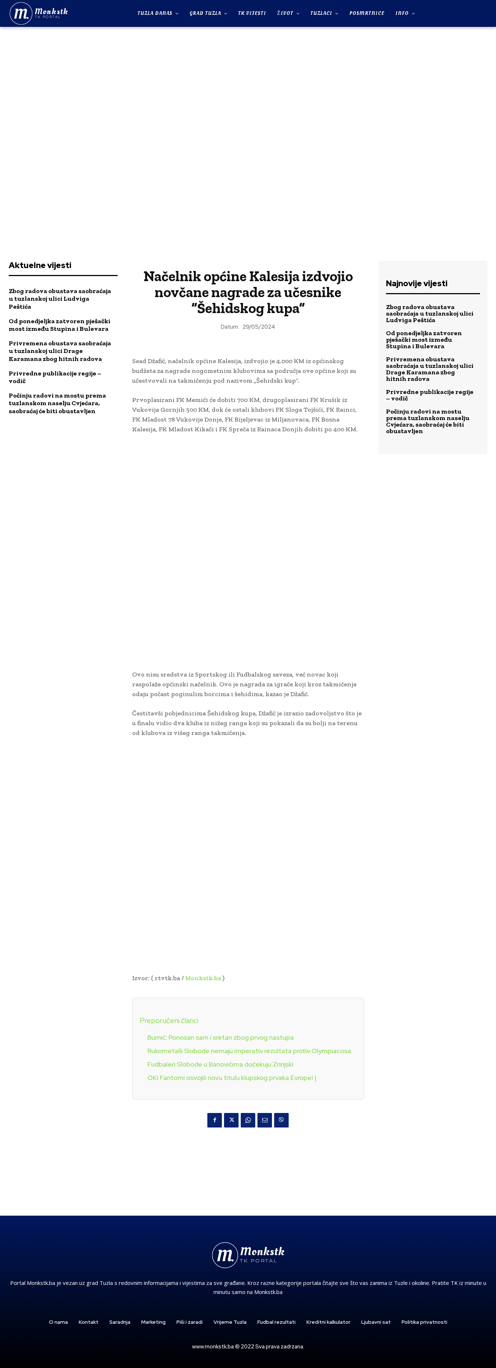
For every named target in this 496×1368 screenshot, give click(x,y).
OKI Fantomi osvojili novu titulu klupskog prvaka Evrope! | (231, 1077)
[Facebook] (214, 1120)
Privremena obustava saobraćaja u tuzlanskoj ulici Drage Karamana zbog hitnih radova (60, 351)
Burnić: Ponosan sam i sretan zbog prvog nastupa (220, 1037)
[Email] (264, 1120)
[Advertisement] (248, 139)
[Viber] (281, 1120)
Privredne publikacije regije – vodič (55, 377)
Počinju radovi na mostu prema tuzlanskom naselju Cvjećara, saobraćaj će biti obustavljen (57, 403)
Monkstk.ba (203, 978)
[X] (231, 1120)
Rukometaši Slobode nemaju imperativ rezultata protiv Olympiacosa (249, 1051)
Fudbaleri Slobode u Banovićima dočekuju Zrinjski (220, 1064)
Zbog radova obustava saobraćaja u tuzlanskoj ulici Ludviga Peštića (60, 299)
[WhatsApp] (248, 1120)
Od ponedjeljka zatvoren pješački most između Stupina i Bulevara (59, 325)
